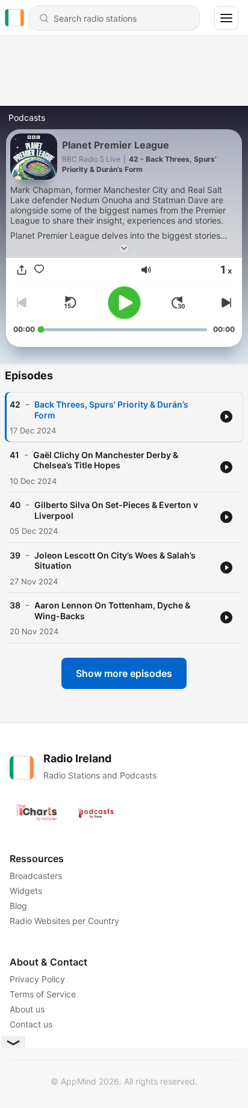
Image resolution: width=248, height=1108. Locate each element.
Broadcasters (36, 876)
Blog (18, 906)
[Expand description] (124, 248)
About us (27, 1009)
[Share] (21, 270)
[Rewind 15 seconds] (69, 302)
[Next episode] (225, 302)
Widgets (26, 891)
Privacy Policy (37, 979)
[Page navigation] (226, 18)
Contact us (31, 1024)
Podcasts (26, 117)
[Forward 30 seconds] (178, 302)
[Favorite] (39, 270)
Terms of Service (43, 994)
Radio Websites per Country (64, 921)
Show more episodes (124, 673)
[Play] (124, 302)
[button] (146, 270)
